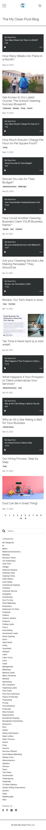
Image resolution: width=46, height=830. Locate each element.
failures (5, 615)
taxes (4, 304)
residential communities (12, 721)
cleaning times (8, 576)
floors (5, 627)
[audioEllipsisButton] (41, 47)
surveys (5, 766)
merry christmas (9, 676)
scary (4, 745)
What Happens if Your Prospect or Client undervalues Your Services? (22, 380)
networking (7, 682)
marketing (16, 108)
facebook (6, 612)
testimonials (7, 775)
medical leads (8, 673)
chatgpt (5, 567)
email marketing (9, 603)
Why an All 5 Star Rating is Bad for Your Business (22, 421)
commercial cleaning (11, 585)
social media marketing (12, 754)
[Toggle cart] (40, 6)
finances (6, 621)
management (7, 667)
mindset (5, 679)
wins (4, 800)
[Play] (5, 47)
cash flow (6, 564)
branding (5, 229)
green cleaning (8, 636)
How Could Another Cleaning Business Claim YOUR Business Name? (22, 221)
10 (21, 518)
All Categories (8, 542)
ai (3, 546)
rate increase (8, 712)
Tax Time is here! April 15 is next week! (22, 343)
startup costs (8, 757)
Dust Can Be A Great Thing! (20, 503)
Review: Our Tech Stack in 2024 (22, 300)
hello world (7, 642)
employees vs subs (10, 609)
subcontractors (8, 760)
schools (29, 108)
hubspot (5, 651)
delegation (6, 594)
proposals (6, 709)
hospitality (6, 648)
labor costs (7, 657)
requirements (8, 715)
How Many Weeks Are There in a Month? (22, 57)
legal (11, 229)
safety (5, 730)
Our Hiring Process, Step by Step (20, 460)
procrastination (8, 706)
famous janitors (9, 618)
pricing (23, 108)
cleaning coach (8, 573)
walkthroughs (22, 186)
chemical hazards (9, 570)
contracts (6, 588)
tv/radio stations (9, 784)
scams (5, 742)
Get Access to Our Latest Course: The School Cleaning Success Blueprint (21, 101)
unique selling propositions (13, 787)
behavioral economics (9, 186)
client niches (7, 579)
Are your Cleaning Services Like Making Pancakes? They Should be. (23, 264)
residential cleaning (10, 718)
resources (6, 724)
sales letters (8, 736)
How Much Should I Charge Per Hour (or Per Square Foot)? (23, 141)
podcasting (7, 700)
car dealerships (9, 561)
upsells (5, 790)
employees (7, 606)
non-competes (8, 685)
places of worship (10, 697)
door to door (7, 600)
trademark (19, 229)
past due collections (11, 694)
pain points (7, 691)
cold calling (7, 582)
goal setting (7, 630)
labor (4, 654)
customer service (8, 427)
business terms (9, 558)
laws (4, 660)
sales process (8, 739)
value (20, 388)
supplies (6, 763)
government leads (10, 633)
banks (4, 549)
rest (4, 727)
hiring (4, 466)
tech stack (12, 304)
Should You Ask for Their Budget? (18, 180)
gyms (4, 639)
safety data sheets (10, 733)
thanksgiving (7, 778)
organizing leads (9, 688)
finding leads (7, 108)
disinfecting (7, 597)
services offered (9, 751)
